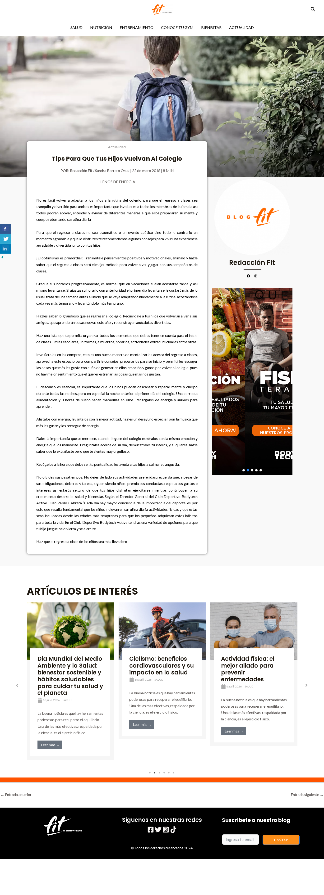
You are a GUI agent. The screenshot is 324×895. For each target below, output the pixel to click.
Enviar (281, 839)
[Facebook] (150, 829)
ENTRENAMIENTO (136, 27)
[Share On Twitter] (5, 239)
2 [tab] (155, 772)
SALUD (76, 27)
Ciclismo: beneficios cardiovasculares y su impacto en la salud (161, 665)
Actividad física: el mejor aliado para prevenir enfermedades (247, 669)
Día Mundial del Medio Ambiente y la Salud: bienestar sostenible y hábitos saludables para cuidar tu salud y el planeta (70, 676)
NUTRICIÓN (101, 27)
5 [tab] (169, 772)
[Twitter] (158, 829)
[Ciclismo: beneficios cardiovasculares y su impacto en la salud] (162, 631)
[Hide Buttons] (2, 257)
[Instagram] (165, 829)
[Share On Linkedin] (5, 249)
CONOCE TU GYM (177, 27)
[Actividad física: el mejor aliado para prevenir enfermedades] (253, 631)
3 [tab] (159, 772)
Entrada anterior (16, 794)
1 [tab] (150, 772)
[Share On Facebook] (5, 229)
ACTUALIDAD (241, 27)
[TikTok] (173, 829)
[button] (313, 9)
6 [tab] (173, 772)
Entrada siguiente (307, 794)
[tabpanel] (70, 681)
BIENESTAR (211, 27)
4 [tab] (164, 772)
